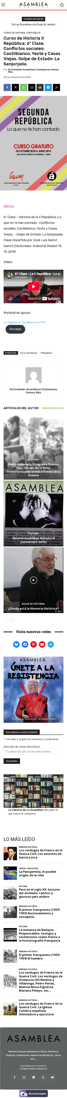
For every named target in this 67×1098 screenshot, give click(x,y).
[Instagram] (24, 1077)
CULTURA (33, 459)
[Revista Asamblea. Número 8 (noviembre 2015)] (33, 513)
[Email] (31, 87)
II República (46, 352)
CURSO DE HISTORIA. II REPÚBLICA (22, 33)
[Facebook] (7, 87)
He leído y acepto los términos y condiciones (32, 739)
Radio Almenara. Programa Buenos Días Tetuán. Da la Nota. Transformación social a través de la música (33, 470)
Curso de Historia (28, 352)
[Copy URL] (56, 87)
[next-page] (11, 619)
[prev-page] (6, 619)
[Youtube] (52, 1077)
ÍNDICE (9, 206)
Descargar (15, 329)
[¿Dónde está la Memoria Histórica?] (33, 580)
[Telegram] (48, 87)
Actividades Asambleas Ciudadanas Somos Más (33, 70)
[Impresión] (40, 87)
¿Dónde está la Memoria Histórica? (33, 608)
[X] (15, 87)
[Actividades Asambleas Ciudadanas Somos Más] (34, 375)
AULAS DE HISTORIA (33, 604)
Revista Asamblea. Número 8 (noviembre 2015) (34, 540)
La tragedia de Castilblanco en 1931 (25, 322)
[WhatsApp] (23, 87)
